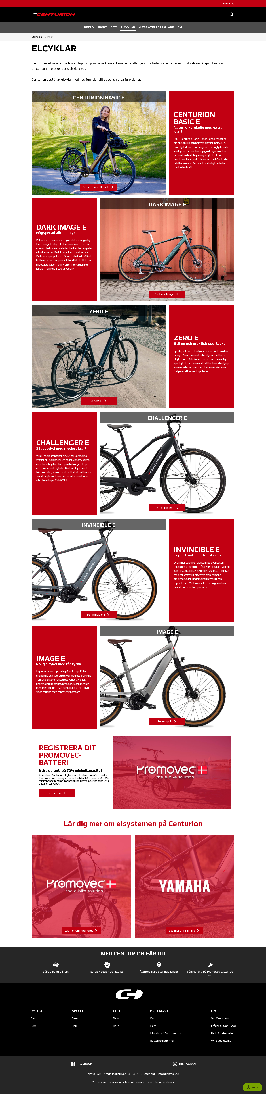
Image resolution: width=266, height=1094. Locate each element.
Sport (102, 27)
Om (179, 27)
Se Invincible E (99, 570)
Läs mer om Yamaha (184, 886)
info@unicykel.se (168, 1074)
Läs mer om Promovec (81, 886)
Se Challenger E (167, 463)
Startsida (37, 37)
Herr (33, 1026)
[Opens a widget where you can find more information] (252, 1087)
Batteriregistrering (162, 1040)
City (114, 27)
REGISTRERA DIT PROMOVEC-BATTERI (67, 755)
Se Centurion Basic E (99, 143)
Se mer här (55, 793)
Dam (33, 1018)
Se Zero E (99, 356)
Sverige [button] (227, 3)
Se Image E (167, 677)
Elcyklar (128, 27)
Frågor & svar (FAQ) (223, 1026)
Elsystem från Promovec (165, 1033)
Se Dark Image (167, 249)
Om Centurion (220, 1018)
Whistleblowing (221, 1040)
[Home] (53, 14)
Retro (89, 27)
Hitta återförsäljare (156, 27)
